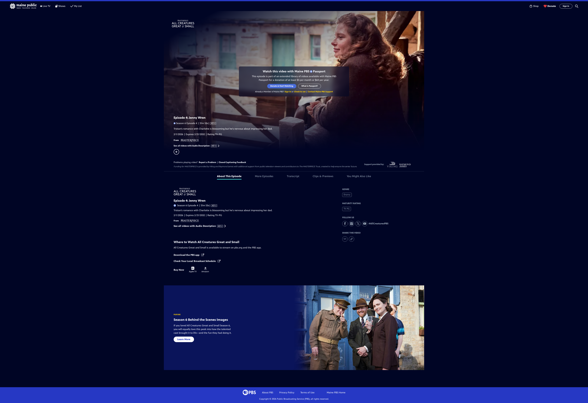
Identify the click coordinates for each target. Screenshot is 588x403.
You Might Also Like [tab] (359, 176)
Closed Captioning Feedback (232, 162)
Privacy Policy (286, 392)
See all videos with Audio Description (194, 145)
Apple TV (193, 270)
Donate (551, 6)
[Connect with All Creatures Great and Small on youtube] (364, 223)
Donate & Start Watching (281, 86)
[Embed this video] (345, 239)
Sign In (566, 6)
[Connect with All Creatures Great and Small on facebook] (345, 223)
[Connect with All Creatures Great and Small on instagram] (351, 223)
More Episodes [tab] (264, 176)
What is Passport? (309, 86)
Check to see (300, 91)
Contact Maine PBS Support (320, 91)
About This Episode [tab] (229, 176)
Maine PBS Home (336, 392)
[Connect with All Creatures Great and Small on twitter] (358, 223)
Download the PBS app (187, 254)
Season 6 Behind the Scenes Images (201, 320)
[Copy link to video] (351, 239)
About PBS (267, 392)
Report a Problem (207, 162)
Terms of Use (307, 392)
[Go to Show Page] (298, 23)
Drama (347, 194)
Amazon (205, 270)
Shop (536, 6)
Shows (61, 6)
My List (78, 6)
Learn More (183, 339)
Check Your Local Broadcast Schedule (195, 261)
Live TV (46, 6)
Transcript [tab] (293, 176)
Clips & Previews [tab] (323, 176)
